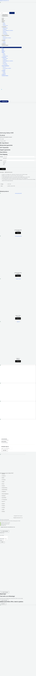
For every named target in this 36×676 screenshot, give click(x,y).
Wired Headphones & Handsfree (8, 30)
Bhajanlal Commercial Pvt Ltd (4, 0)
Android (4, 24)
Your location (2, 535)
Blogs (3, 19)
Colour (1, 160)
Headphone (5, 29)
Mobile (3, 21)
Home (3, 18)
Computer (3, 40)
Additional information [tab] (8, 172)
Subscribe (4, 450)
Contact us (3, 74)
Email (2, 448)
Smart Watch (5, 32)
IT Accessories (5, 34)
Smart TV (4, 36)
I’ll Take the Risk (4, 531)
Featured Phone (5, 25)
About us (3, 20)
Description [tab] (2, 172)
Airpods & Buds (5, 58)
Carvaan (4, 69)
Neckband (4, 31)
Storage (1, 156)
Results (1, 540)
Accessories (4, 26)
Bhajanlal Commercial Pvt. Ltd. (18, 517)
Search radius (2, 538)
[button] (11, 47)
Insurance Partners (5, 45)
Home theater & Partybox (7, 37)
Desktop (4, 42)
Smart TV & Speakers (5, 35)
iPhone (4, 23)
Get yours (18, 232)
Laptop (4, 41)
